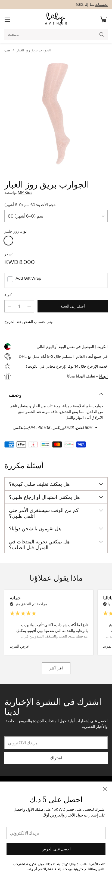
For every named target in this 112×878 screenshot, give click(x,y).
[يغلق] (104, 789)
